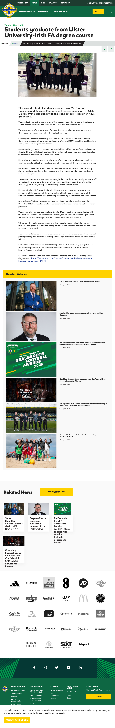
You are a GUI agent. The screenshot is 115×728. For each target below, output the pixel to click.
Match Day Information (16, 701)
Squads (14, 696)
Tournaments (16, 693)
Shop (43, 3)
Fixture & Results (56, 690)
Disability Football (37, 695)
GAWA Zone (16, 704)
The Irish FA (23, 3)
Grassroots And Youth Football (36, 691)
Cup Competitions (55, 694)
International (26, 11)
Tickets (98, 697)
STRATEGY (65, 3)
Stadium (53, 3)
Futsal (32, 703)
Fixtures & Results (18, 690)
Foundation (59, 11)
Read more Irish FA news (56, 492)
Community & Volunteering (35, 699)
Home (5, 43)
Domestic (43, 11)
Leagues (53, 698)
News (34, 3)
